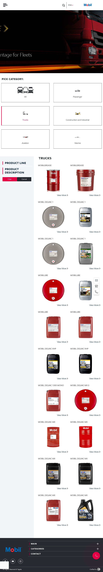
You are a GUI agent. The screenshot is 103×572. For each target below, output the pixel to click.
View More (61, 195)
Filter (10, 179)
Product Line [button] (15, 163)
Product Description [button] (14, 171)
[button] (96, 555)
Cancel (24, 179)
